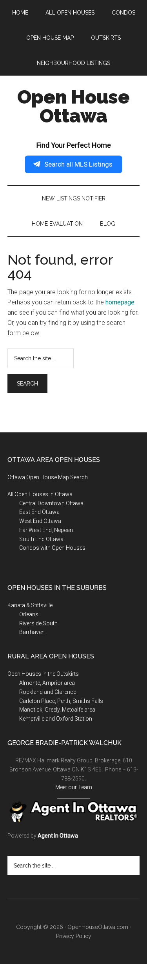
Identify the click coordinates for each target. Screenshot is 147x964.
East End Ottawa (39, 512)
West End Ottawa (40, 521)
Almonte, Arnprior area (47, 683)
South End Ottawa (41, 539)
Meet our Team (73, 787)
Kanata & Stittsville (30, 605)
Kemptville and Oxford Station (55, 719)
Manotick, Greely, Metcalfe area (57, 709)
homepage (119, 302)
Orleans (28, 614)
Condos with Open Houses (52, 548)
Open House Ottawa (73, 106)
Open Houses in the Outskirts (43, 674)
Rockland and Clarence (47, 692)
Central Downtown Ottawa (51, 503)
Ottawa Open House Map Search (47, 477)
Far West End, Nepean (46, 530)
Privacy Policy (73, 936)
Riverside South (38, 623)
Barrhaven (32, 632)
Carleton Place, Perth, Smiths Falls (61, 701)
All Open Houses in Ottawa (40, 494)
